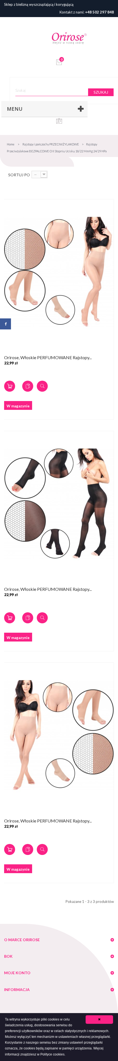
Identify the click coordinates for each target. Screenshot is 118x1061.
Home (10, 144)
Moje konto (17, 972)
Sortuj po (19, 174)
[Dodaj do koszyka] (9, 386)
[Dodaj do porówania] (27, 386)
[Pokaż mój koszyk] (59, 64)
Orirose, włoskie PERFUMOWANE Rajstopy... (48, 357)
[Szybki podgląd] (42, 386)
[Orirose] (69, 38)
